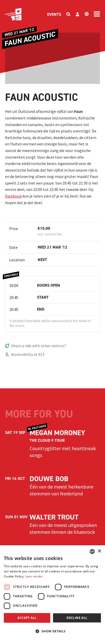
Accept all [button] (26, 618)
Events (54, 14)
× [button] (99, 551)
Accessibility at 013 (27, 354)
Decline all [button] (77, 618)
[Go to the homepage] (13, 14)
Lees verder (34, 576)
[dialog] (52, 592)
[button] (52, 631)
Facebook (13, 196)
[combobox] (92, 551)
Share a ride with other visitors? (38, 345)
